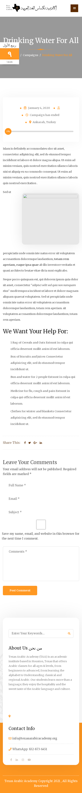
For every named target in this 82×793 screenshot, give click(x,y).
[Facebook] (25, 443)
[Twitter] (29, 443)
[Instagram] (23, 760)
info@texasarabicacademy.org (34, 738)
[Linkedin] (41, 443)
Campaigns (30, 55)
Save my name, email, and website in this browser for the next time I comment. (40, 536)
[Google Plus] (35, 443)
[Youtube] (29, 760)
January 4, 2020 (39, 108)
